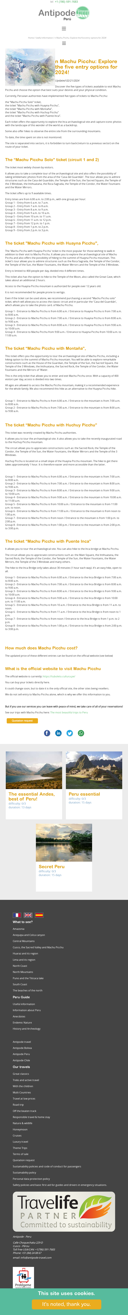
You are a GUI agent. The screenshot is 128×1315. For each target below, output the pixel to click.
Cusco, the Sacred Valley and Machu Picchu (38, 947)
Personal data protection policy (31, 1179)
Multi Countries (22, 1092)
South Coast (20, 984)
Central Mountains (24, 941)
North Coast (20, 966)
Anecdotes (19, 1016)
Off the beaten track (24, 1111)
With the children (23, 1086)
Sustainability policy (24, 1172)
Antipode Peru (21, 1054)
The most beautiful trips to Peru (69, 712)
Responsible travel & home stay (31, 1117)
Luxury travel (20, 1141)
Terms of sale (20, 1154)
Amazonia (18, 929)
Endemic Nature (22, 1022)
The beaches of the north (27, 990)
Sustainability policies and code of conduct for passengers (47, 1166)
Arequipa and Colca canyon (29, 935)
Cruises (17, 1135)
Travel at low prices (24, 1098)
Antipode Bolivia (22, 1048)
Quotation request (22, 720)
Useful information (24, 1004)
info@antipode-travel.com (35, 1257)
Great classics (21, 1074)
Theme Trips (20, 1148)
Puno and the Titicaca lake (28, 978)
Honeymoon (20, 1129)
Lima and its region (24, 959)
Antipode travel (22, 1042)
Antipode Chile (21, 1060)
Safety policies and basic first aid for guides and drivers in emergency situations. (60, 1185)
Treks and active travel (26, 1080)
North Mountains (23, 972)
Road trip (18, 1104)
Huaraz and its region (25, 953)
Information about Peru (27, 1010)
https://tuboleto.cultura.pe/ (59, 676)
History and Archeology (26, 1028)
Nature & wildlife (22, 1123)
